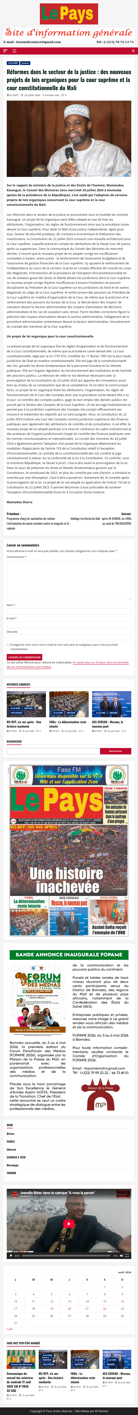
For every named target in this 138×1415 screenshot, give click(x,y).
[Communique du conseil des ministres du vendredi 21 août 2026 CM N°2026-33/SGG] (21, 1359)
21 (87, 1309)
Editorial (11, 1149)
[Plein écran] (127, 1255)
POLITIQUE (16, 712)
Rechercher (14, 741)
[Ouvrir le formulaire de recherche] (133, 51)
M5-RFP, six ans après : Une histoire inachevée (24, 724)
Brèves (10, 1134)
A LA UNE (13, 63)
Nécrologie (13, 1165)
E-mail (12, 618)
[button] (5, 50)
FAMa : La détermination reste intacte (67, 724)
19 (51, 1309)
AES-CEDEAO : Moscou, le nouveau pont (107, 724)
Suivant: (101, 519)
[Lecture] (11, 1255)
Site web (12, 632)
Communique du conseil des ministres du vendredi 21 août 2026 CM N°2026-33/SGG (20, 1382)
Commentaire (16, 557)
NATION (28, 708)
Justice (25, 63)
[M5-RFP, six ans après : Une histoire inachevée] (26, 704)
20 (69, 1309)
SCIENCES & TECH (16, 1157)
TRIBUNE (11, 1173)
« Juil (9, 1329)
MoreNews (82, 1411)
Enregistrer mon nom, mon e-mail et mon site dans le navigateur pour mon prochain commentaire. (64, 647)
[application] (69, 1224)
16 (122, 1301)
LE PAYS (14, 95)
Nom (11, 605)
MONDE (114, 712)
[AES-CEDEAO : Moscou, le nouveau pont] (111, 704)
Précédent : (38, 521)
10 (15, 1301)
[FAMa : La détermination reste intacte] (69, 704)
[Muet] (121, 1255)
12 (51, 1301)
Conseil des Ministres (21, 1364)
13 (69, 1301)
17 (15, 1309)
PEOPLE (11, 1141)
